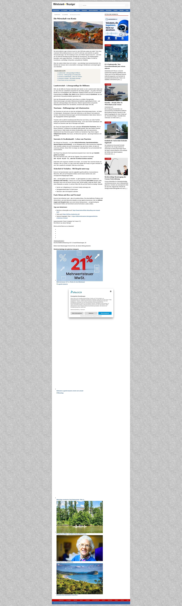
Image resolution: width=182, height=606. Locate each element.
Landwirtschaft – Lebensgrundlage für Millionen (69, 72)
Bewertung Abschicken (59, 241)
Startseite (56, 10)
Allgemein (64, 10)
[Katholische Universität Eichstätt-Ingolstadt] (116, 130)
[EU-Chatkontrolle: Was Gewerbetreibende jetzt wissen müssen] (116, 53)
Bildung (71, 10)
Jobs (127, 10)
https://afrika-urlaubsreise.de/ (71, 214)
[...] (121, 79)
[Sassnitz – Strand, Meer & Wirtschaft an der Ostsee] (116, 92)
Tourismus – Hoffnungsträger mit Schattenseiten (69, 74)
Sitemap (75, 602)
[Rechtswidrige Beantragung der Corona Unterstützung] (116, 166)
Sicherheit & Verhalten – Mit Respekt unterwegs (69, 78)
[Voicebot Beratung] (116, 40)
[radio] (80, 229)
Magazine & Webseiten (68, 602)
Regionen (108, 10)
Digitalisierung (93, 10)
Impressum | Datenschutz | (59, 602)
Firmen (115, 10)
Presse (121, 10)
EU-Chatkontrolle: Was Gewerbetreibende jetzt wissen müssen (115, 66)
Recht (78, 10)
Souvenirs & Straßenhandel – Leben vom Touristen (70, 76)
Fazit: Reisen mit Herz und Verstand (66, 80)
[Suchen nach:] (104, 5)
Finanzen (84, 10)
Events (102, 10)
